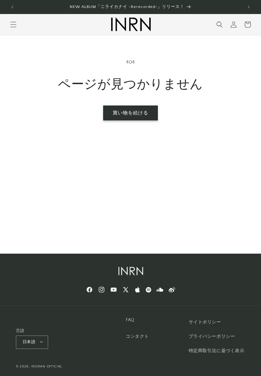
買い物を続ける (130, 113)
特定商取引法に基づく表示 (216, 350)
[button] (13, 25)
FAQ (130, 319)
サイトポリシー (205, 322)
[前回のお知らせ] (12, 7)
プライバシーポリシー (212, 336)
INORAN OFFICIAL (46, 366)
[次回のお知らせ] (249, 7)
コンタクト (137, 336)
